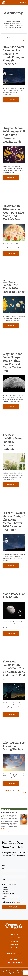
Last (3, 873)
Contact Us (14, 948)
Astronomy (5, 891)
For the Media (14, 941)
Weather (5, 887)
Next (24, 793)
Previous (8, 790)
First (3, 868)
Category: (7, 37)
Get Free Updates (14, 907)
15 (19, 793)
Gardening (5, 889)
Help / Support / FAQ (14, 938)
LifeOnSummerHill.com (6, 828)
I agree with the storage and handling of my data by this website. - (13, 901)
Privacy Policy (17, 902)
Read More (11, 99)
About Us (14, 934)
